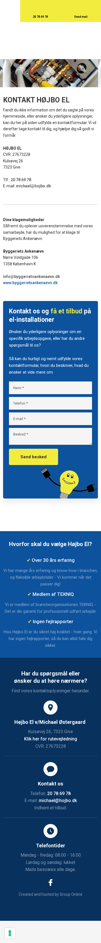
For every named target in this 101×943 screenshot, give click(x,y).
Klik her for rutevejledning (50, 739)
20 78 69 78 (21, 180)
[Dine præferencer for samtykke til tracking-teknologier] (9, 933)
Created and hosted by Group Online (50, 894)
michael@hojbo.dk (33, 186)
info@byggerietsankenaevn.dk (31, 276)
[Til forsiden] (50, 40)
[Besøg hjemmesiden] (50, 513)
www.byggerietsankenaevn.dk (30, 282)
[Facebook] (50, 882)
